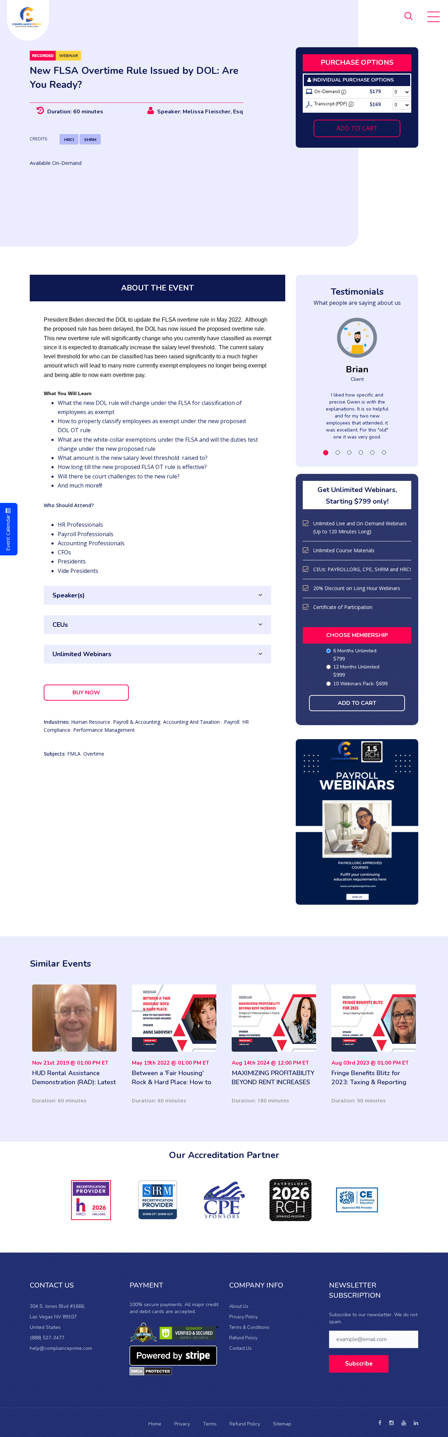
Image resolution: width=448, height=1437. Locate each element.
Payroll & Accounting (136, 721)
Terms (210, 1424)
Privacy (182, 1424)
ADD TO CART (357, 128)
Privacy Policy (243, 1317)
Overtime (93, 753)
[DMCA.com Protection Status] (151, 1371)
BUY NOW (86, 692)
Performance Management (104, 730)
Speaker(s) (68, 595)
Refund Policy (243, 1338)
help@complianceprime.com (61, 1348)
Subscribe (359, 1364)
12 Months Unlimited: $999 (356, 671)
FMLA (73, 753)
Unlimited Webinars (81, 654)
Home (154, 1424)
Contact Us (240, 1348)
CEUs (60, 625)
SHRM (90, 139)
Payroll (231, 721)
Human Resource (90, 721)
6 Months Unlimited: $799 (355, 654)
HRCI (69, 139)
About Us (238, 1306)
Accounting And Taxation (192, 721)
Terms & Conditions (249, 1327)
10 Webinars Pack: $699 (360, 683)
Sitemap (282, 1424)
